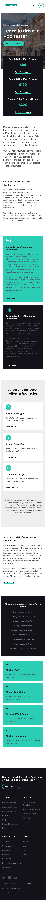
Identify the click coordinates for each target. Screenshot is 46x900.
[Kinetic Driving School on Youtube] (15, 878)
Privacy (14, 883)
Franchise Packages (31, 809)
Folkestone (7, 850)
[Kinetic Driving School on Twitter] (3, 878)
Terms (22, 883)
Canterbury (7, 846)
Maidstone (6, 854)
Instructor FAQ (29, 814)
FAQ (4, 820)
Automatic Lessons (10, 807)
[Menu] (41, 5)
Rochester (6, 859)
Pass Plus (6, 815)
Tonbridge (6, 867)
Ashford (5, 842)
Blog (25, 854)
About (25, 842)
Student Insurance (10, 824)
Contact (26, 850)
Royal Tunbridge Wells (11, 863)
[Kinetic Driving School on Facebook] (9, 878)
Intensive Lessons (9, 811)
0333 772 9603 (30, 6)
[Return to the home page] (10, 6)
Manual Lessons (9, 803)
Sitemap (5, 883)
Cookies (30, 883)
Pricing (5, 828)
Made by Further (8, 892)
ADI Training (28, 818)
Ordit (25, 846)
